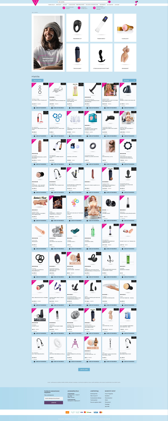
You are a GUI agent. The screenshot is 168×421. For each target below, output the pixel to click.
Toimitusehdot (93, 400)
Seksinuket (125, 68)
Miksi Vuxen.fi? (94, 395)
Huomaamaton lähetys (95, 398)
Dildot (106, 400)
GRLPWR (107, 406)
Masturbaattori (108, 398)
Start (33, 12)
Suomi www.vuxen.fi (82, 419)
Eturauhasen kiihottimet (101, 68)
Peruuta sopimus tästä (95, 402)
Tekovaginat (77, 68)
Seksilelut (36, 12)
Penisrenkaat (77, 38)
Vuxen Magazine (109, 393)
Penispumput (101, 38)
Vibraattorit (108, 402)
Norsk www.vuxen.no (93, 419)
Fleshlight (125, 38)
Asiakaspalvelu (93, 393)
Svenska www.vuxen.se (70, 419)
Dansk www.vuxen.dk (105, 419)
